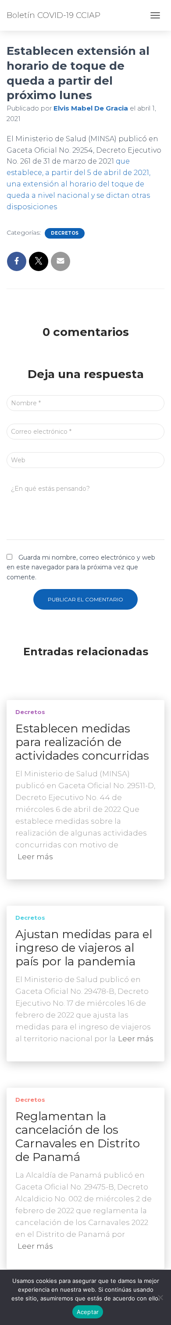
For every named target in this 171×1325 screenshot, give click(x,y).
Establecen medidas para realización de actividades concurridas (82, 742)
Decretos (64, 233)
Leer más (35, 856)
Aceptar (88, 1311)
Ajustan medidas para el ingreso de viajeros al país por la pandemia (83, 947)
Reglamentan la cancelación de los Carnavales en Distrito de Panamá (77, 1136)
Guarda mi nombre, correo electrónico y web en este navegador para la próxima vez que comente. (81, 567)
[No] (160, 1297)
